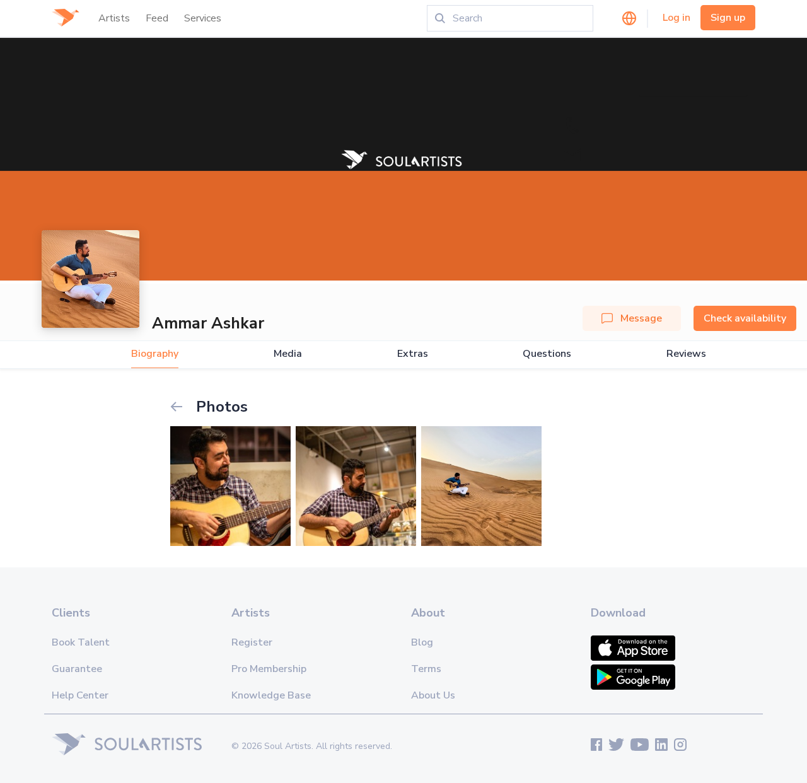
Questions (547, 354)
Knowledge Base (271, 695)
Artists (114, 18)
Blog (422, 642)
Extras (412, 354)
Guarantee (77, 669)
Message (641, 318)
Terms (426, 669)
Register (251, 642)
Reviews (686, 354)
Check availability (745, 318)
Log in (676, 18)
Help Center (80, 695)
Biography (154, 354)
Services (202, 18)
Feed (157, 18)
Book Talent (81, 642)
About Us (433, 695)
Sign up (728, 18)
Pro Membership (268, 669)
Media (288, 354)
